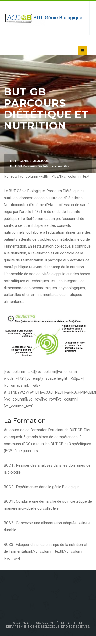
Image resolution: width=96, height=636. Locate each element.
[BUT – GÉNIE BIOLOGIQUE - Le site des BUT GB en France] (44, 18)
